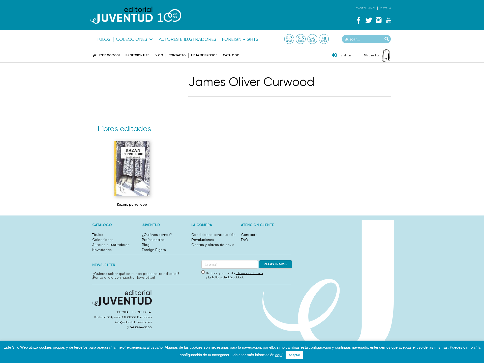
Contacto (177, 55)
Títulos (101, 39)
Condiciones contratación (213, 235)
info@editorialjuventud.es (133, 322)
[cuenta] (334, 55)
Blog (159, 55)
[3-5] (301, 39)
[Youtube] (389, 20)
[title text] (135, 15)
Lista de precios (204, 55)
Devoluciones (202, 240)
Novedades (102, 250)
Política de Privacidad (227, 277)
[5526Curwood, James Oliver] (132, 168)
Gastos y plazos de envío (212, 245)
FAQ (244, 240)
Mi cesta (371, 55)
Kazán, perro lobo (132, 204)
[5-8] (312, 39)
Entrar (346, 55)
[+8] (324, 39)
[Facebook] (358, 20)
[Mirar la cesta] (386, 55)
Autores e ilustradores (187, 39)
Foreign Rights (240, 39)
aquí (278, 354)
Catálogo (231, 55)
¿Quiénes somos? (106, 55)
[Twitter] (369, 20)
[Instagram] (379, 20)
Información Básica (249, 273)
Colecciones (131, 39)
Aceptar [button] (294, 354)
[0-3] (289, 39)
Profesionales (137, 55)
